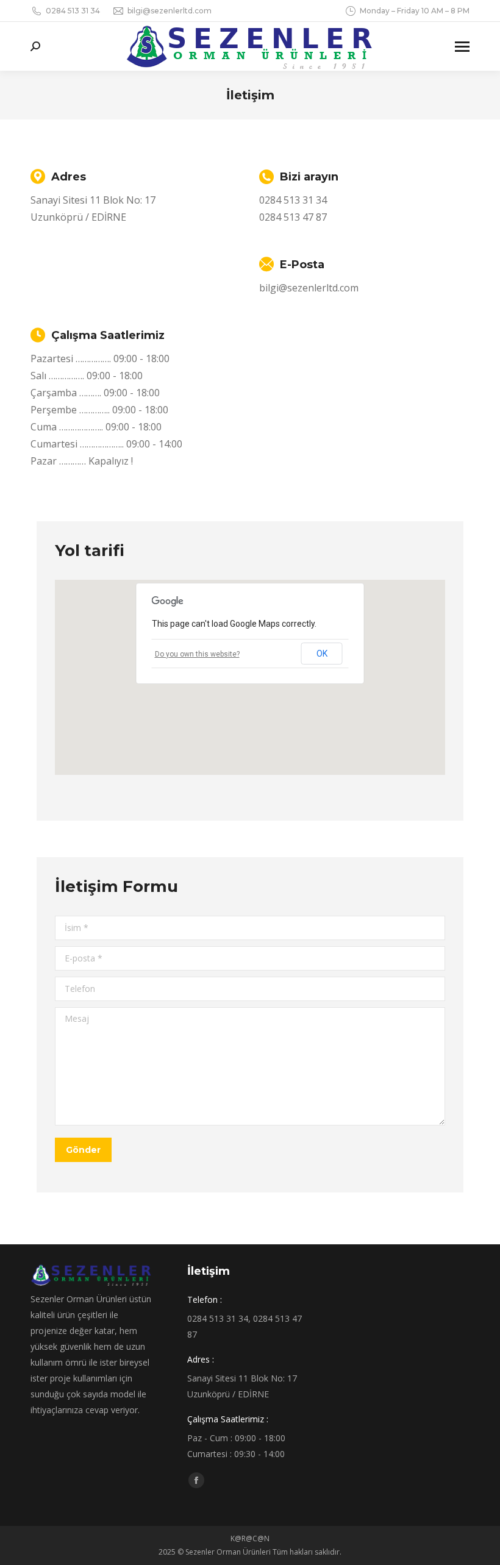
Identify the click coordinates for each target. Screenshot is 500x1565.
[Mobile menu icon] (462, 47)
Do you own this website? (197, 654)
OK (321, 653)
